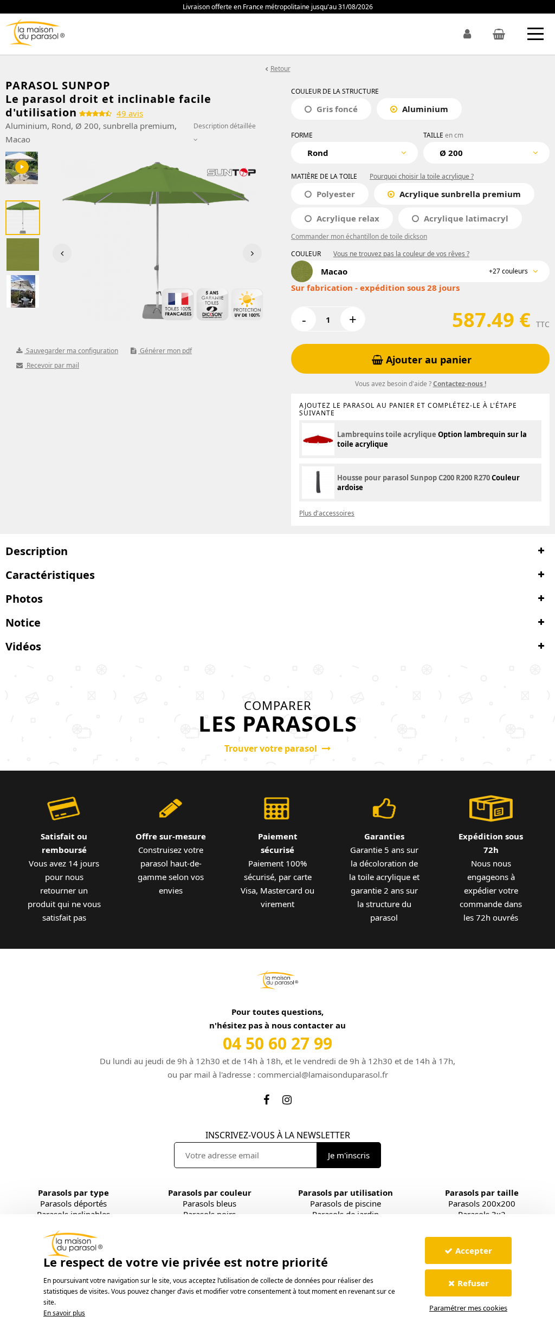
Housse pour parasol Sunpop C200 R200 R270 (413, 478)
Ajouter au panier (427, 359)
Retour (280, 68)
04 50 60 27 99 (277, 1043)
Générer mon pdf (165, 350)
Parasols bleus (209, 1203)
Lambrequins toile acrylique (386, 434)
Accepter (473, 1250)
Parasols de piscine (345, 1203)
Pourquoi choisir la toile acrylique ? (422, 176)
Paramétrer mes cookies (468, 1308)
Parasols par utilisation (345, 1192)
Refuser (473, 1283)
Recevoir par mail (52, 365)
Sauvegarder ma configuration (71, 350)
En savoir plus (64, 1313)
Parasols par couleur (209, 1192)
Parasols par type (73, 1192)
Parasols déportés (73, 1203)
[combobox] (354, 153)
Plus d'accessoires (326, 513)
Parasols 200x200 (481, 1203)
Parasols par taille (482, 1192)
